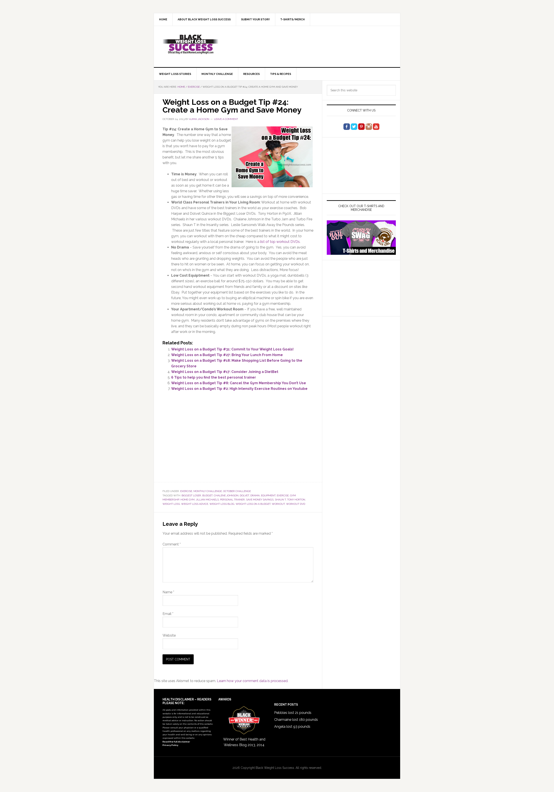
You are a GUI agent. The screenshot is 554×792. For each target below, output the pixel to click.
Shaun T (280, 499)
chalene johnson (226, 495)
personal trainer (232, 499)
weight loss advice (194, 503)
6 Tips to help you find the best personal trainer (213, 377)
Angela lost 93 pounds (292, 726)
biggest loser (191, 495)
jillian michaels (207, 499)
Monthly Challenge (207, 491)
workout (278, 503)
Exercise (186, 491)
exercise (283, 495)
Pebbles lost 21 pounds (292, 713)
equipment (268, 495)
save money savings (260, 499)
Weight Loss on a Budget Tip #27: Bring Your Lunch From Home (227, 355)
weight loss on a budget (253, 503)
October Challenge (237, 491)
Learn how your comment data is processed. (252, 681)
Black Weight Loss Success (191, 44)
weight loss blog (221, 503)
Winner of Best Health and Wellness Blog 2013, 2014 (244, 742)
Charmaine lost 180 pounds (296, 720)
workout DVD (295, 503)
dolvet (244, 495)
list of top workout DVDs (280, 242)
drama (255, 495)
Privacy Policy (170, 745)
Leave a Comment (226, 119)
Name (168, 592)
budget (207, 495)
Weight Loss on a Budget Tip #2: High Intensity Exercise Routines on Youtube (239, 389)
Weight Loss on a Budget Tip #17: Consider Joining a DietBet (224, 372)
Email (168, 614)
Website (169, 635)
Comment (172, 544)
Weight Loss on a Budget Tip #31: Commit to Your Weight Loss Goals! (232, 349)
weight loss (171, 503)
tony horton (296, 499)
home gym (187, 499)
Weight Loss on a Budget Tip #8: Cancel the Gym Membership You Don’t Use (238, 383)
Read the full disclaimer (176, 741)
